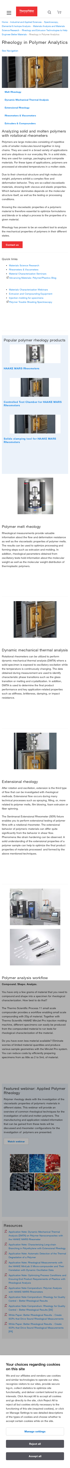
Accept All (35, 1456)
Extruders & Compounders (20, 123)
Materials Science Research (24, 265)
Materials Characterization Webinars (28, 289)
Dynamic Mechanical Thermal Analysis (27, 99)
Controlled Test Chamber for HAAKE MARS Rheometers (33, 403)
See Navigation (10, 50)
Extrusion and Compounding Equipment (30, 293)
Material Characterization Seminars (27, 273)
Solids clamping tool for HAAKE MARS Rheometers (30, 440)
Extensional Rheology (17, 107)
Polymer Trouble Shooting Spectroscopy (30, 301)
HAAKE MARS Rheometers (22, 368)
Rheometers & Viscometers (20, 115)
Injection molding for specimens (26, 297)
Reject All (35, 1444)
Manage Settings (35, 1431)
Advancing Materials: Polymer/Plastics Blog (32, 277)
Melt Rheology (13, 91)
